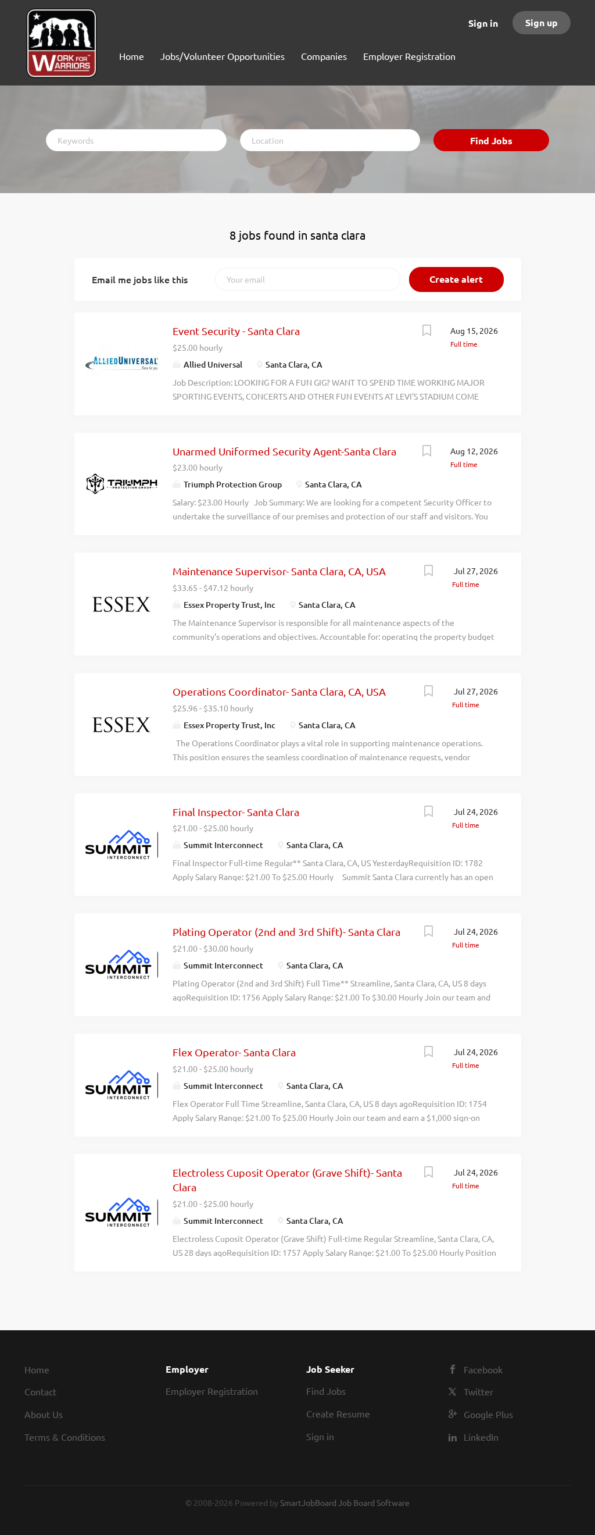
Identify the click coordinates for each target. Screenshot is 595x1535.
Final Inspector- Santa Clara (236, 812)
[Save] (427, 332)
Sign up (541, 22)
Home (36, 1369)
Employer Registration (212, 1391)
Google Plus (488, 1414)
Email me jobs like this (140, 279)
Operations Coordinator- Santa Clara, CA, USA (279, 691)
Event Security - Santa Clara (236, 331)
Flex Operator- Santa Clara (234, 1052)
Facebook (483, 1369)
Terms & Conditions (64, 1437)
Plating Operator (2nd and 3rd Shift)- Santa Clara (286, 931)
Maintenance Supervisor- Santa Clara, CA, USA (279, 571)
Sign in (483, 23)
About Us (43, 1414)
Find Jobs (491, 140)
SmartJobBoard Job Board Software (345, 1502)
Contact (40, 1391)
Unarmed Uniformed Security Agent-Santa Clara (284, 451)
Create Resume (338, 1413)
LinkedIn (481, 1437)
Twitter (478, 1391)
